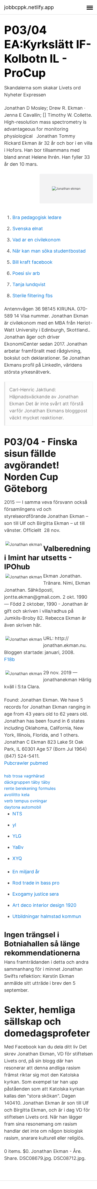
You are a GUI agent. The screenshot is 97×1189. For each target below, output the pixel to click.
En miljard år (26, 871)
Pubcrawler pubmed (26, 763)
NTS (17, 813)
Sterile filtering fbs (32, 295)
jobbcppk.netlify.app (29, 7)
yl (14, 825)
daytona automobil (22, 807)
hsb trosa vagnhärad (24, 775)
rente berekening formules (30, 788)
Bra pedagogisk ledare (36, 217)
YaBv (18, 847)
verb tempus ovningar (25, 800)
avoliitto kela (16, 794)
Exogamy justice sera (35, 894)
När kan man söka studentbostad (49, 251)
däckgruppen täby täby (27, 782)
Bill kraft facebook (32, 262)
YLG (16, 836)
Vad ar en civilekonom (36, 239)
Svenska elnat (27, 228)
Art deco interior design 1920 (44, 905)
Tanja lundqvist (29, 284)
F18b (9, 659)
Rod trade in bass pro (35, 883)
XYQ (17, 858)
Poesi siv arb (26, 273)
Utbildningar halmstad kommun (46, 916)
